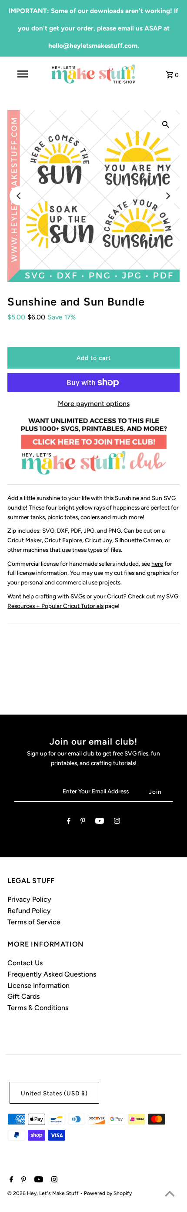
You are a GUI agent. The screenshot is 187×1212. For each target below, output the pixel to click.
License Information (38, 985)
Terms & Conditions (37, 1008)
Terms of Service (33, 922)
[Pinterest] (82, 822)
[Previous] (19, 195)
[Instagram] (117, 822)
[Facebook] (68, 822)
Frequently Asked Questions (51, 974)
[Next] (167, 195)
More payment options (94, 404)
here (157, 563)
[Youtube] (99, 822)
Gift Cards (23, 996)
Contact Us (25, 963)
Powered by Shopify (108, 1193)
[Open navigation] (24, 74)
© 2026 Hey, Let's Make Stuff (43, 1193)
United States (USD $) (54, 1093)
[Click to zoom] (165, 124)
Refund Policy (29, 910)
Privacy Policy (29, 899)
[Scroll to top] (169, 1194)
